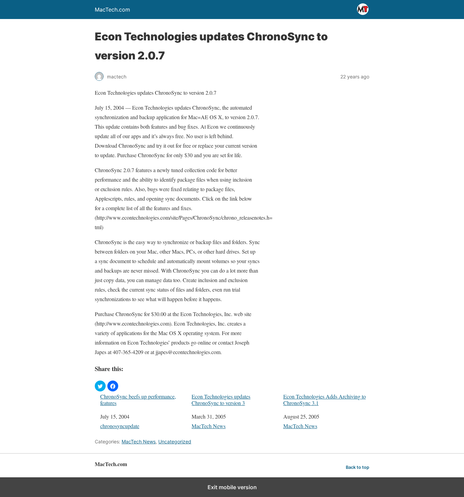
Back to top (357, 467)
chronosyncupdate (119, 425)
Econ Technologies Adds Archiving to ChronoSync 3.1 (324, 399)
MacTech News (209, 425)
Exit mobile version (232, 487)
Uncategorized (174, 441)
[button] (100, 386)
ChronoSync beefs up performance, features (138, 399)
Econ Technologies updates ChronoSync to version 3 (221, 399)
